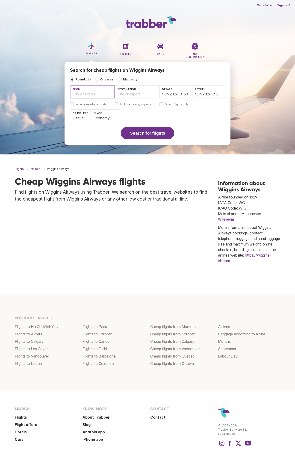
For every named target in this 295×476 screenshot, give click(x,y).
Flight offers (26, 424)
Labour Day (228, 356)
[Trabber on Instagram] (221, 445)
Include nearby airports (91, 104)
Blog (87, 424)
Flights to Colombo (98, 363)
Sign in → (283, 5)
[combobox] (92, 92)
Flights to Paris (95, 326)
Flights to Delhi (95, 348)
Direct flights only (177, 104)
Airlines (224, 326)
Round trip (83, 79)
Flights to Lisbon (28, 363)
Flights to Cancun (97, 341)
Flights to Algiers (28, 334)
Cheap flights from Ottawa (172, 363)
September (227, 348)
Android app (94, 432)
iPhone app (93, 439)
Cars (19, 439)
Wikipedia (226, 219)
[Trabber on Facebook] (230, 445)
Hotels (21, 432)
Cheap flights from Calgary (172, 341)
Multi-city (130, 79)
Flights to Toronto (97, 334)
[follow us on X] (238, 445)
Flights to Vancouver (32, 356)
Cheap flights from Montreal (173, 326)
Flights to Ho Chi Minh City (37, 326)
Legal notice (226, 433)
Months (224, 341)
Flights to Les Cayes (31, 348)
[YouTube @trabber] (247, 445)
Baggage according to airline (241, 334)
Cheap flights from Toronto (172, 334)
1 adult (78, 118)
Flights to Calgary (29, 341)
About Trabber (96, 417)
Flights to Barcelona (99, 356)
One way (106, 79)
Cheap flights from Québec (172, 356)
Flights (21, 417)
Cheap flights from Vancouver (175, 348)
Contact (157, 417)
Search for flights (147, 133)
